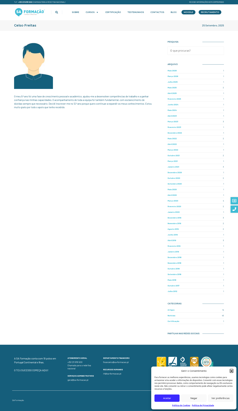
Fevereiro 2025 (174, 99)
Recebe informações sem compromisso (206, 2)
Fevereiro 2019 (174, 246)
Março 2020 (173, 201)
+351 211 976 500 (25, 2)
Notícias (171, 315)
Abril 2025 (172, 93)
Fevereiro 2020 (174, 206)
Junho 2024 (173, 104)
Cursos (90, 12)
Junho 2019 (173, 234)
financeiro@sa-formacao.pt (116, 362)
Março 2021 (173, 161)
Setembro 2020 (175, 184)
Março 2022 (173, 150)
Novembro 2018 (174, 263)
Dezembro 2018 (174, 257)
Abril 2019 (172, 240)
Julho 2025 (173, 82)
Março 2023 (173, 121)
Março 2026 (173, 76)
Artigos (171, 310)
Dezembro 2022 (175, 133)
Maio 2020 (172, 189)
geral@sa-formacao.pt (78, 380)
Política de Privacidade (203, 405)
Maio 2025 (172, 87)
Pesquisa (173, 42)
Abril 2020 (172, 195)
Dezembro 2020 (175, 172)
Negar (193, 398)
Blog (174, 12)
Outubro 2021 (174, 155)
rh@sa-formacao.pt (112, 373)
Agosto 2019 (173, 229)
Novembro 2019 (174, 223)
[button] (231, 370)
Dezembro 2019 (174, 217)
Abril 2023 (172, 116)
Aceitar (167, 398)
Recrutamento (210, 12)
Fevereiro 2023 (174, 127)
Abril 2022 (172, 144)
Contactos (157, 12)
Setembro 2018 (174, 274)
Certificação (113, 12)
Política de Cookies (181, 405)
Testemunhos (135, 12)
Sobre (75, 12)
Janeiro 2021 (173, 167)
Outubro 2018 (174, 268)
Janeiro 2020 (174, 212)
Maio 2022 (172, 138)
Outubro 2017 (173, 285)
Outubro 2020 (174, 178)
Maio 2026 (172, 70)
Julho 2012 (172, 291)
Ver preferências (220, 398)
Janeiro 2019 (173, 251)
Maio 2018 (172, 280)
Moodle (188, 12)
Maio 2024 (172, 110)
